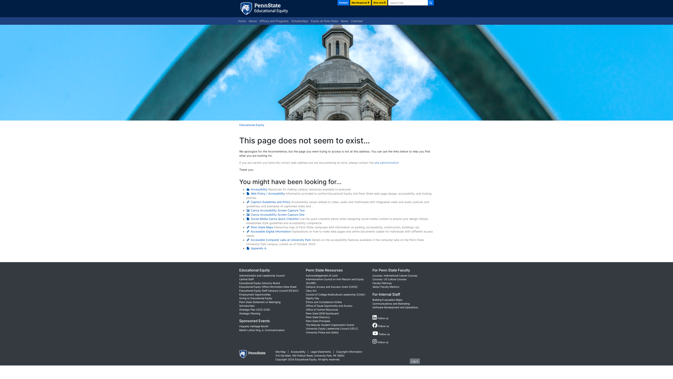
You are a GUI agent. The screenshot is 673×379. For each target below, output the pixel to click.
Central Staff (246, 279)
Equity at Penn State (324, 21)
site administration (386, 162)
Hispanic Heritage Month (253, 326)
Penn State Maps (262, 227)
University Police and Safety (322, 332)
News (344, 21)
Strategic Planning (249, 313)
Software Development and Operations (395, 307)
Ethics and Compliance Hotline (324, 302)
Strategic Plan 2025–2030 (254, 309)
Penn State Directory (318, 317)
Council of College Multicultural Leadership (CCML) (335, 294)
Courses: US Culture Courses (389, 279)
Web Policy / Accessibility (268, 193)
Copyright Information (349, 351)
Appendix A (258, 248)
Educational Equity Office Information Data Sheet (268, 286)
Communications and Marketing (391, 303)
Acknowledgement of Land (322, 275)
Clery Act (311, 290)
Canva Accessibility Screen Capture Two (278, 210)
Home (242, 21)
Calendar (357, 21)
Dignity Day (312, 298)
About (253, 21)
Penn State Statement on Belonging (260, 302)
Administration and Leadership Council (261, 275)
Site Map (280, 351)
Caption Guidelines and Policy (271, 202)
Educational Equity (251, 125)
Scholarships (299, 21)
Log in (414, 361)
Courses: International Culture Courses (394, 275)
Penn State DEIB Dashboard (322, 313)
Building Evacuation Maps (387, 299)
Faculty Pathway (382, 283)
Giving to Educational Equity (255, 298)
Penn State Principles (318, 321)
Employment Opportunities (255, 294)
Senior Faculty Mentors (385, 286)
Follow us (383, 318)
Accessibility (259, 189)
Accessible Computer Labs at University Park (281, 240)
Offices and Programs (274, 21)
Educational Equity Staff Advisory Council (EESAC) (268, 290)
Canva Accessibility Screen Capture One (277, 214)
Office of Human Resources (322, 309)
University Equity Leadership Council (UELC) (332, 328)
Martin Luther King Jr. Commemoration (262, 330)
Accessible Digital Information (271, 231)
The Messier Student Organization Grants (330, 324)
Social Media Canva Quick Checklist (275, 219)
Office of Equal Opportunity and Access (329, 305)
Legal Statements (321, 351)
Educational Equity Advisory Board (259, 283)
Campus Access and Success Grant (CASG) (332, 286)
